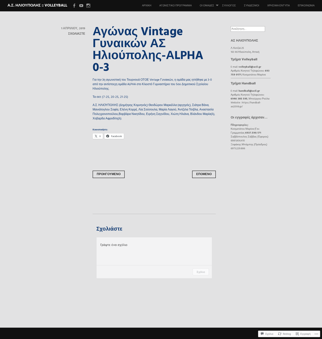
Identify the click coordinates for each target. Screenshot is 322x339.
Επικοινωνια (306, 6)
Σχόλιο (201, 271)
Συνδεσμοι (251, 6)
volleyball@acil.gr (250, 67)
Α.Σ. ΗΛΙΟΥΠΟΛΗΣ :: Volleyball (37, 5)
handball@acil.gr (249, 91)
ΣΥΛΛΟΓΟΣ (229, 6)
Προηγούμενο (109, 174)
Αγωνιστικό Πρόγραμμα (175, 6)
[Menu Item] (74, 6)
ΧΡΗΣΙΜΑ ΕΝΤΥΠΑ (278, 6)
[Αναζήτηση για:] (248, 29)
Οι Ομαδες (207, 6)
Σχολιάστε (76, 33)
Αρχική (146, 6)
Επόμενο (204, 174)
